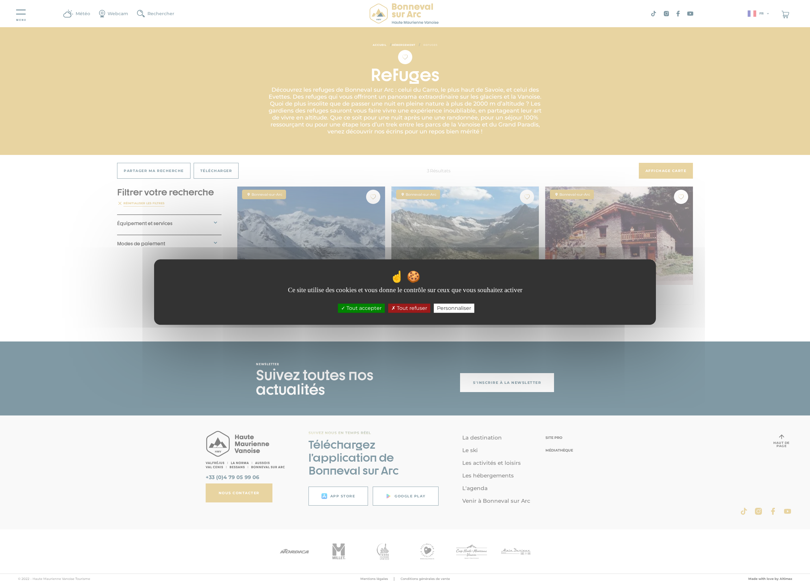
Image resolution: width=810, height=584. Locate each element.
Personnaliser (454, 308)
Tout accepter (363, 308)
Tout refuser (411, 308)
